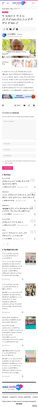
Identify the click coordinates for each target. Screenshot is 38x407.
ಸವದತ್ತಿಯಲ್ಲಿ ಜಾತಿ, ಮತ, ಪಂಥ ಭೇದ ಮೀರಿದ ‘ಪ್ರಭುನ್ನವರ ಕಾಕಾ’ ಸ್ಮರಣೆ (18, 196)
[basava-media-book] (19, 96)
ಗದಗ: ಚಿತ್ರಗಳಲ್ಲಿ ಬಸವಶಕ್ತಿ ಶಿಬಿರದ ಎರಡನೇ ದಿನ (10, 256)
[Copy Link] (13, 29)
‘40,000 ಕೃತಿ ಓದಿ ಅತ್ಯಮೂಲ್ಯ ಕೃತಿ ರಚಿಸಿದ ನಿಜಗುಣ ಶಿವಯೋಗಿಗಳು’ (17, 210)
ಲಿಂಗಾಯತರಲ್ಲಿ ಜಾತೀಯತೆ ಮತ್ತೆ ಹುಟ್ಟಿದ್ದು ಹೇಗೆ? (16, 182)
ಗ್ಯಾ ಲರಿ (5, 12)
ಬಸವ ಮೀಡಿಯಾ (11, 34)
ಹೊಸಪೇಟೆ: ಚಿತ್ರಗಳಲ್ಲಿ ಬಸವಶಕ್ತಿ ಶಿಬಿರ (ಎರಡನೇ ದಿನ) (11, 353)
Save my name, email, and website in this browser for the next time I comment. (20, 162)
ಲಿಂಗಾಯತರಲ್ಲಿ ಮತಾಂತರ (12, 222)
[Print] (17, 29)
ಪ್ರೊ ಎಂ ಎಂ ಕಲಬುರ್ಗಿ (10, 187)
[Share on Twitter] (7, 29)
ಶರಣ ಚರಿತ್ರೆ (6, 178)
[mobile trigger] (4, 3)
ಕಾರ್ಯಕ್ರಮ (5, 192)
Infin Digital (19, 403)
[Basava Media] (19, 3)
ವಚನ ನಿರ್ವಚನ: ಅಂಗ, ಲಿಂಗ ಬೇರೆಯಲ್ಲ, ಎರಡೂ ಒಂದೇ (14, 234)
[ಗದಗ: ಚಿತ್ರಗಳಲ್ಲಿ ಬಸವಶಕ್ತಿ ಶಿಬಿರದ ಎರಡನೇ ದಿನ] (30, 259)
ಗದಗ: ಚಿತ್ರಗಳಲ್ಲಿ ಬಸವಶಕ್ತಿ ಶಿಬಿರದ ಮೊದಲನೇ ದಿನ (10, 286)
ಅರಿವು (3, 230)
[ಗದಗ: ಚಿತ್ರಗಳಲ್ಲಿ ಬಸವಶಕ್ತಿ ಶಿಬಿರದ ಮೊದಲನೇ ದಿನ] (30, 289)
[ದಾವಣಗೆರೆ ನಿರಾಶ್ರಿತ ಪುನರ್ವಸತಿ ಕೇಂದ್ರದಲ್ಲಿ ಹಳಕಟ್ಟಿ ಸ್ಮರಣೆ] (30, 323)
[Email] (10, 29)
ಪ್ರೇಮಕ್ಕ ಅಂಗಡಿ (9, 201)
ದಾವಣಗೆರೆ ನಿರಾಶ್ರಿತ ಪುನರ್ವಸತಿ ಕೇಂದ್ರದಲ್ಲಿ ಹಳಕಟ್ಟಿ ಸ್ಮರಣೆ (11, 320)
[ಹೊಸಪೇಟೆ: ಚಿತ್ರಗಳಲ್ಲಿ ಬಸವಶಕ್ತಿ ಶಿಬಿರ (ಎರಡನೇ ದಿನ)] (30, 356)
